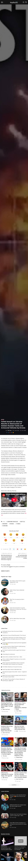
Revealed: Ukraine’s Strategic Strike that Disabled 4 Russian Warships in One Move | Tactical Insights (7, 751)
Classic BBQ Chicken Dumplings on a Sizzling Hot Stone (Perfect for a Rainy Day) (18, 824)
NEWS (2, 419)
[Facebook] (6, 432)
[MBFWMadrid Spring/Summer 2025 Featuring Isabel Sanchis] (7, 840)
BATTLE (23, 521)
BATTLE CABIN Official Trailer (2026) (17, 618)
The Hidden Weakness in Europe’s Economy (12, 666)
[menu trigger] (2, 2)
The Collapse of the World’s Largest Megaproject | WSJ (17, 581)
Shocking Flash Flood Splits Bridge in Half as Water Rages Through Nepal (7, 705)
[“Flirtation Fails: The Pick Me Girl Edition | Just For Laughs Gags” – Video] (5, 816)
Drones (5, 523)
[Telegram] (11, 432)
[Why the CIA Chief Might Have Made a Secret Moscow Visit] (21, 720)
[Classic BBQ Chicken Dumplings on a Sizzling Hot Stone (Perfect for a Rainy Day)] (5, 825)
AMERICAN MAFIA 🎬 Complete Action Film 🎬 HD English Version (18, 805)
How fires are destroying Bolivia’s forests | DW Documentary (20, 848)
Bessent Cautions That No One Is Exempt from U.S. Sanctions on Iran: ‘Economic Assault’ (21, 775)
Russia (12, 523)
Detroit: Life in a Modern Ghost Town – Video (12, 656)
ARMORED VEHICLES (12, 521)
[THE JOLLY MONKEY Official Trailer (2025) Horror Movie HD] (21, 856)
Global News (19, 757)
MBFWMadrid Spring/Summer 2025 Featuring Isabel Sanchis (6, 848)
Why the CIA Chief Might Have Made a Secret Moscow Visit (20, 728)
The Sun (9, 430)
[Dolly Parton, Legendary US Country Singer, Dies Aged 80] (7, 766)
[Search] (26, 2)
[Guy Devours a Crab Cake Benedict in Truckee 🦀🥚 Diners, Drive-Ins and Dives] (5, 797)
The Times (18, 710)
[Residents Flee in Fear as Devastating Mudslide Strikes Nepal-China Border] (7, 720)
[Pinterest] (10, 432)
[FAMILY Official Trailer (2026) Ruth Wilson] (5, 591)
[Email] (13, 432)
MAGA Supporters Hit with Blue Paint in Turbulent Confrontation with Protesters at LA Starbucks (13, 663)
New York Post (6, 709)
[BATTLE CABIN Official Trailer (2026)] (5, 619)
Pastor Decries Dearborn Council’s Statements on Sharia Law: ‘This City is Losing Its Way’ (18, 609)
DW (17, 731)
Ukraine (5, 525)
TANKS (18, 523)
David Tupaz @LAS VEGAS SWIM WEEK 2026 (11, 669)
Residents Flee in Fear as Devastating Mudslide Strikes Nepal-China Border (7, 728)
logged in (11, 566)
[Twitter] (8, 432)
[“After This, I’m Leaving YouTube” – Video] (5, 601)
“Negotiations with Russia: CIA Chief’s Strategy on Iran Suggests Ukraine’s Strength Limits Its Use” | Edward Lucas (14, 639)
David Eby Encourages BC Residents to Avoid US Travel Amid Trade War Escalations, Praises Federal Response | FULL (20, 751)
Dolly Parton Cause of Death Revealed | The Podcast (14, 635)
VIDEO (20, 700)
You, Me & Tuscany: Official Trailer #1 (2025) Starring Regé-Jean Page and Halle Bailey (13, 647)
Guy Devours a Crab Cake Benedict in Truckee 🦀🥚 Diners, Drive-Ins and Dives (18, 796)
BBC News (5, 777)
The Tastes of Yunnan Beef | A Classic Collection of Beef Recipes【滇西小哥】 (13, 680)
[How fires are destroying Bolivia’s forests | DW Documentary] (21, 840)
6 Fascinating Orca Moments (8, 654)
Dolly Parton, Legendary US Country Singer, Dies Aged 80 (7, 774)
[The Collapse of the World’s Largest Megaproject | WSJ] (5, 582)
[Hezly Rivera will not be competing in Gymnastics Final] (7, 856)
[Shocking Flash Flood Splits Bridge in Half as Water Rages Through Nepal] (7, 697)
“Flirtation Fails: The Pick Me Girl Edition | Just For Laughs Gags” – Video (18, 815)
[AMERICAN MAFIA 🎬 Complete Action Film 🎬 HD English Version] (5, 806)
